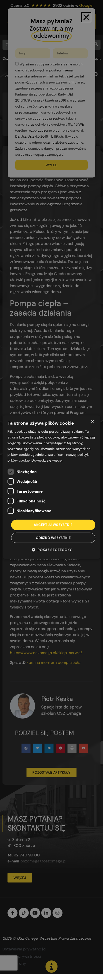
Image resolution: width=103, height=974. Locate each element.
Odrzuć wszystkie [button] (53, 538)
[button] (52, 550)
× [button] (92, 421)
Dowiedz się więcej (47, 460)
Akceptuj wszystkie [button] (53, 525)
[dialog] (51, 487)
